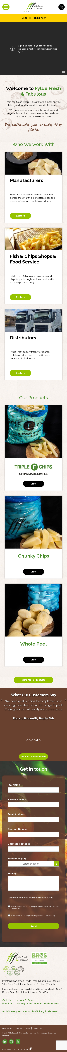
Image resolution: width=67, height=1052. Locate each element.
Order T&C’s (38, 1028)
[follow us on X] (18, 1044)
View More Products (33, 679)
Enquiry (12, 873)
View (33, 483)
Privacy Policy (7, 1028)
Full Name (14, 784)
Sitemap (19, 1028)
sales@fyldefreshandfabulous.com (38, 1003)
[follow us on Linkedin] (4, 1044)
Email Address (16, 814)
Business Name (17, 799)
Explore (20, 215)
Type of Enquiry (17, 858)
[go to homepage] (33, 7)
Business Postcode (19, 843)
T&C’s (28, 1028)
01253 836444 (25, 1000)
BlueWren (24, 1049)
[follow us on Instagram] (11, 1044)
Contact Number (18, 829)
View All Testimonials (33, 756)
